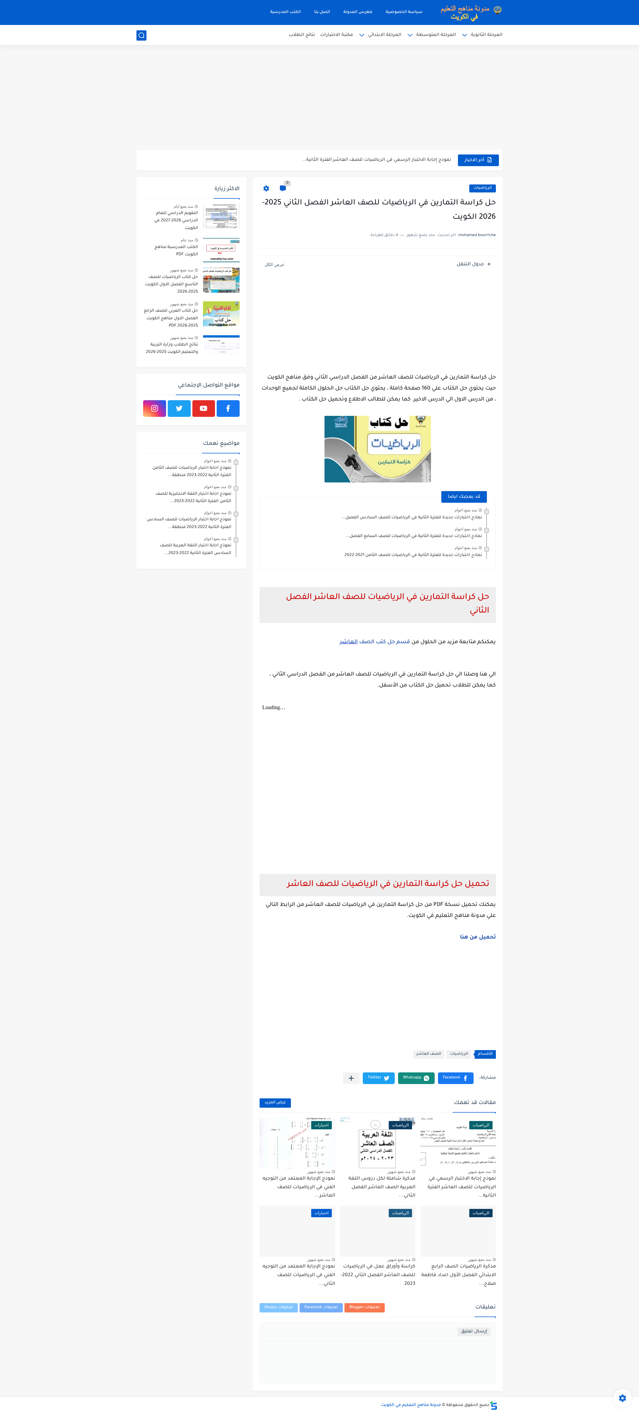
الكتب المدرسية (285, 12)
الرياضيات (483, 188)
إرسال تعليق (474, 1331)
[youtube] (203, 408)
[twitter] (179, 408)
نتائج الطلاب (302, 35)
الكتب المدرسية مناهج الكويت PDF (176, 251)
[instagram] (154, 408)
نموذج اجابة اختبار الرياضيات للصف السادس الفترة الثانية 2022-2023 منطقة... (189, 523)
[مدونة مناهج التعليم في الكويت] (469, 12)
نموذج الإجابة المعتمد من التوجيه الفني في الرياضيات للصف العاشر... (299, 1187)
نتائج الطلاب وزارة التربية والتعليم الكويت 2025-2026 (172, 349)
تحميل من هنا (478, 938)
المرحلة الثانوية (487, 35)
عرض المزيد (275, 1103)
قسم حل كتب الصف (384, 642)
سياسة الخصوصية (404, 12)
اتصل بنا (322, 12)
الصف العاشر (428, 1054)
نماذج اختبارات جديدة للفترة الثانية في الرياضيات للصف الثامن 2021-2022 (413, 555)
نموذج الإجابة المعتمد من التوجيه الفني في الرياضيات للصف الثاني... (299, 1275)
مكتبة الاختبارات (336, 35)
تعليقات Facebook (321, 1307)
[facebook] (228, 408)
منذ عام (187, 240)
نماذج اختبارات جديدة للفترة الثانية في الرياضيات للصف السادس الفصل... (411, 517)
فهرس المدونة (357, 12)
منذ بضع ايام (183, 206)
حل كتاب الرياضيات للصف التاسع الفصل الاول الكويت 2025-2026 (171, 285)
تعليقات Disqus (279, 1307)
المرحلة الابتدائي (384, 35)
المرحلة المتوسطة (436, 35)
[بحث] (141, 35)
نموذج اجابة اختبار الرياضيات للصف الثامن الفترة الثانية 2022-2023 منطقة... (191, 472)
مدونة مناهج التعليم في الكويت (411, 1405)
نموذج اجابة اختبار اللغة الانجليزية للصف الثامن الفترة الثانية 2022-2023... (193, 498)
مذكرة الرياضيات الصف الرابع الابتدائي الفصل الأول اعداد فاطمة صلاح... (458, 1275)
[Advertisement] (319, 98)
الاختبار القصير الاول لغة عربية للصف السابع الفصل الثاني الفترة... (381, 159)
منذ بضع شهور (479, 1171)
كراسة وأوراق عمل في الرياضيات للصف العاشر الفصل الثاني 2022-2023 (377, 1275)
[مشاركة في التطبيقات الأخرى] (351, 1078)
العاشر (349, 642)
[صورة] (221, 216)
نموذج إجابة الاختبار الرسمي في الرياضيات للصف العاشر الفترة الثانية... (461, 1187)
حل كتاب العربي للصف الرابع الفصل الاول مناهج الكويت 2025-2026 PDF (171, 318)
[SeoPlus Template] (494, 1405)
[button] (456, 1078)
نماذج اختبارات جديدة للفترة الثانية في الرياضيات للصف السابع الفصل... (413, 536)
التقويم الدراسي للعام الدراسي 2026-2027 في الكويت (176, 221)
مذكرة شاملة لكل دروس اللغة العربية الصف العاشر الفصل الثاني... (381, 1187)
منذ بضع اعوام (466, 510)
